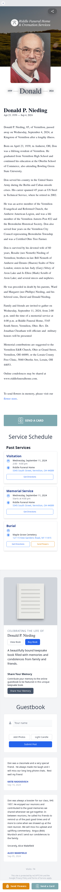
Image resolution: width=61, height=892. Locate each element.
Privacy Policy (22, 878)
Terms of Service (39, 878)
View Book (15, 641)
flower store (10, 398)
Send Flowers (43, 544)
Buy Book (32, 641)
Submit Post (30, 744)
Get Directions (30, 476)
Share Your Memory (20, 690)
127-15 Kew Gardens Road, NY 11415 (32, 537)
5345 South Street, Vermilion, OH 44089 (33, 470)
